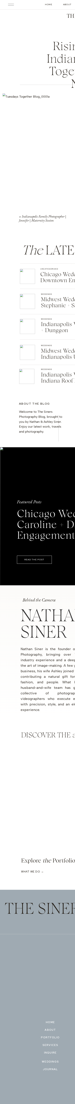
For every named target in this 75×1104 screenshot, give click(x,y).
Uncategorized (49, 269)
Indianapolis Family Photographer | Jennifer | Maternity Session (42, 218)
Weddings (46, 294)
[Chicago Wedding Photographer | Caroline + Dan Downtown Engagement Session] (27, 276)
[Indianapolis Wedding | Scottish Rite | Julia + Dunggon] (27, 326)
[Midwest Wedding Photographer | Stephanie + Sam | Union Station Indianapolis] (27, 301)
